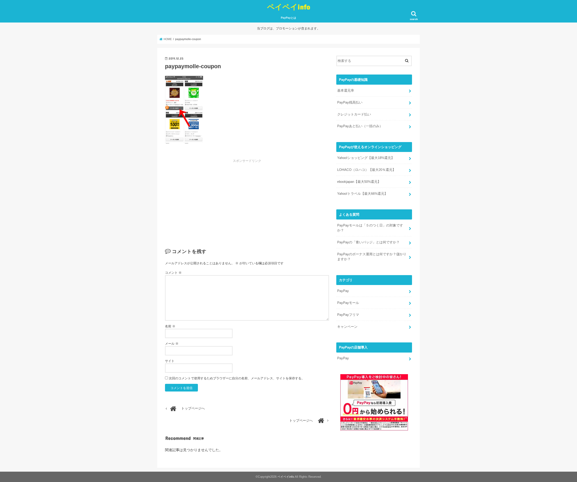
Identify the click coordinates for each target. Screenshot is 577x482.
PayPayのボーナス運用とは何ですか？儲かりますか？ (371, 256)
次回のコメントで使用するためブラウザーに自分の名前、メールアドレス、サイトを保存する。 (237, 378)
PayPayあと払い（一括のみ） (360, 126)
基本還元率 (345, 90)
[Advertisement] (213, 196)
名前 (170, 326)
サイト (169, 361)
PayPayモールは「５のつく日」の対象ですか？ (370, 228)
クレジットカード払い (354, 114)
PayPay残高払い (349, 102)
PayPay (343, 291)
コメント (173, 272)
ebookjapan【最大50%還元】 (359, 181)
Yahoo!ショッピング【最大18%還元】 (365, 158)
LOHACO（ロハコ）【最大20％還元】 (366, 170)
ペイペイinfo (288, 6)
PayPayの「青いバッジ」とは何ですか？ (368, 242)
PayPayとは (288, 17)
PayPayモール (348, 303)
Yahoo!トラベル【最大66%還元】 (362, 193)
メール (172, 343)
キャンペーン (347, 326)
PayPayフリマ (348, 315)
